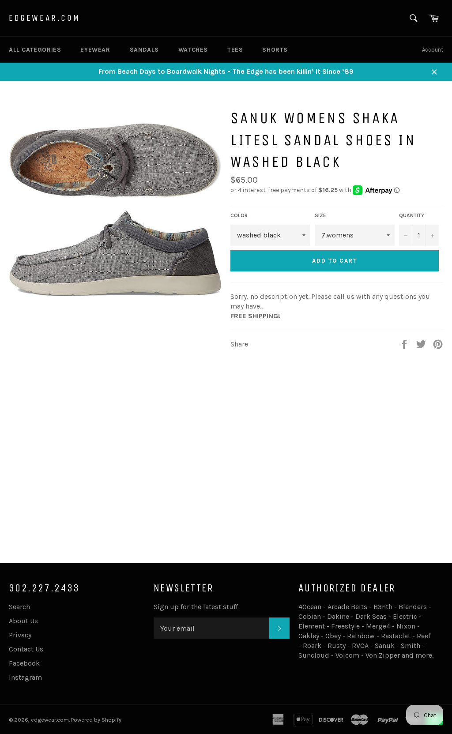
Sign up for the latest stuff (196, 606)
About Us (23, 621)
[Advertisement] (226, 482)
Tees (235, 49)
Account (432, 49)
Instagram (25, 677)
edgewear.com (44, 18)
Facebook (24, 663)
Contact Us (26, 649)
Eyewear (95, 49)
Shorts (275, 49)
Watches (193, 49)
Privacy (20, 635)
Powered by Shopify (96, 719)
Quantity (411, 215)
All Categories (35, 49)
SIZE (320, 215)
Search (19, 606)
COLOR (239, 215)
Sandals (144, 49)
